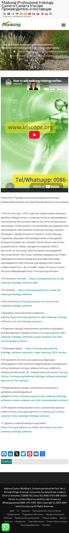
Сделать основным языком (17, 16)
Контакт (46, 524)
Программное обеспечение (46, 510)
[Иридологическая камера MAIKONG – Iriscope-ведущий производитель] (12, 26)
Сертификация (36, 521)
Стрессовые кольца (57, 521)
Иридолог (20, 521)
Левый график (49, 517)
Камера (26, 510)
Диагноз (8, 521)
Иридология (13, 514)
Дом (12, 510)
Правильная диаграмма (26, 517)
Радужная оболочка (32, 514)
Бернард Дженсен (30, 524)
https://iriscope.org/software (42, 271)
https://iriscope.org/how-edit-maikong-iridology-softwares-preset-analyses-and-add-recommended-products (33, 336)
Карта (63, 517)
